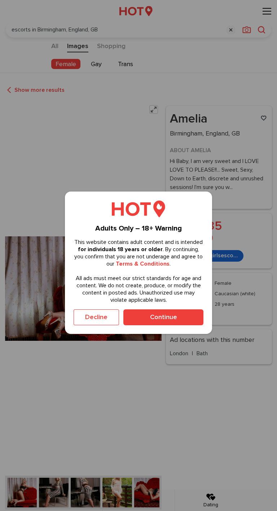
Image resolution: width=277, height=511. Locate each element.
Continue (163, 317)
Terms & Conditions (143, 263)
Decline (96, 317)
